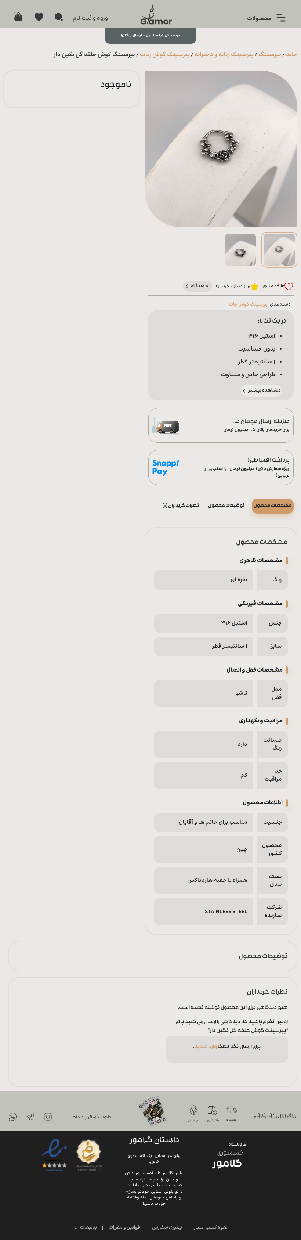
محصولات (259, 19)
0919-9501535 (275, 1117)
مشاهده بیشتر (264, 391)
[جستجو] (59, 17)
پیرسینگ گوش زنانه (165, 55)
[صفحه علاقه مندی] (39, 16)
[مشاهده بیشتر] (244, 391)
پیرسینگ (269, 55)
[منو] (281, 17)
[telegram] (30, 1116)
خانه (291, 55)
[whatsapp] (12, 1116)
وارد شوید (206, 1047)
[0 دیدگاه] (187, 286)
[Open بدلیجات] (75, 1228)
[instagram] (47, 1116)
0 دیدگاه (200, 286)
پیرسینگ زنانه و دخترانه (224, 55)
